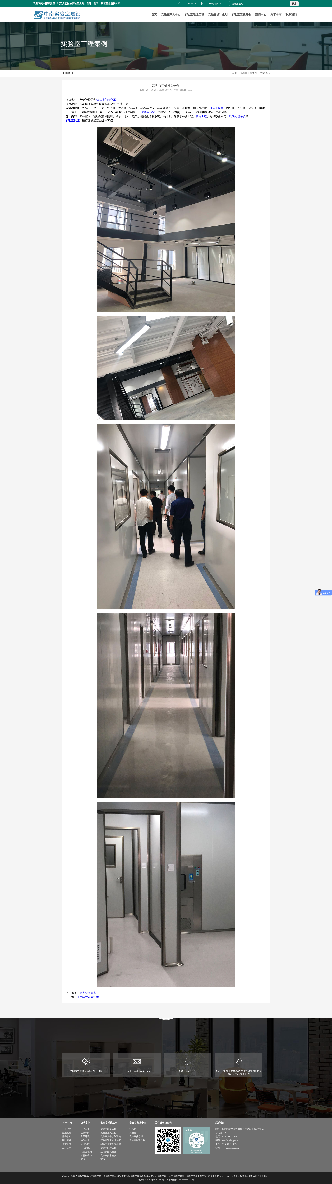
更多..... (84, 1159)
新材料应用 (86, 1155)
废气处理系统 (237, 116)
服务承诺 (66, 1136)
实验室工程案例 (241, 14)
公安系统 (85, 1148)
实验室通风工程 (108, 1132)
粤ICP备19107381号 (155, 1179)
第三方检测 (86, 1151)
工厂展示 (66, 1148)
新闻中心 (260, 14)
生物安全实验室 (86, 992)
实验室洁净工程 (108, 1148)
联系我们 (291, 14)
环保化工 (85, 1140)
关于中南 (276, 14)
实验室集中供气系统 (110, 1136)
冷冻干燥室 (216, 108)
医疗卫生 (85, 1129)
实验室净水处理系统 (110, 1140)
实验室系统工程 (194, 14)
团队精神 (66, 1140)
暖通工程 (201, 116)
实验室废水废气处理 (110, 1144)
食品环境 (85, 1136)
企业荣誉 (66, 1144)
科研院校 (85, 1144)
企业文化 (66, 1132)
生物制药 (265, 73)
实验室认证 (73, 120)
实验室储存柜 (136, 1136)
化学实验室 (148, 112)
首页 (154, 14)
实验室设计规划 (218, 14)
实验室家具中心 (171, 14)
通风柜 (132, 1129)
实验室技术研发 (108, 1155)
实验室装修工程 (108, 1129)
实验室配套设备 (137, 1140)
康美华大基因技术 (88, 997)
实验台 (132, 1132)
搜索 (294, 3)
